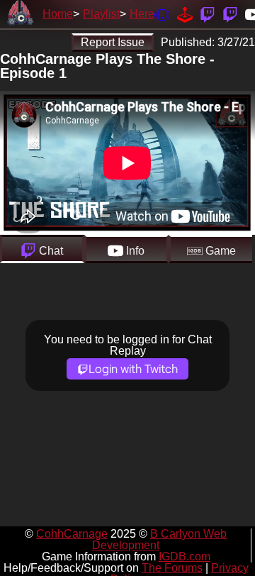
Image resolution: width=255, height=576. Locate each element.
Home (57, 14)
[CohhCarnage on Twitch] (207, 14)
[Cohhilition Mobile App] (162, 14)
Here (142, 14)
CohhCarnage (72, 534)
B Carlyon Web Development (159, 539)
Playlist (101, 14)
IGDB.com (184, 556)
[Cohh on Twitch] (230, 14)
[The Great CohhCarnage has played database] (185, 14)
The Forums (172, 568)
